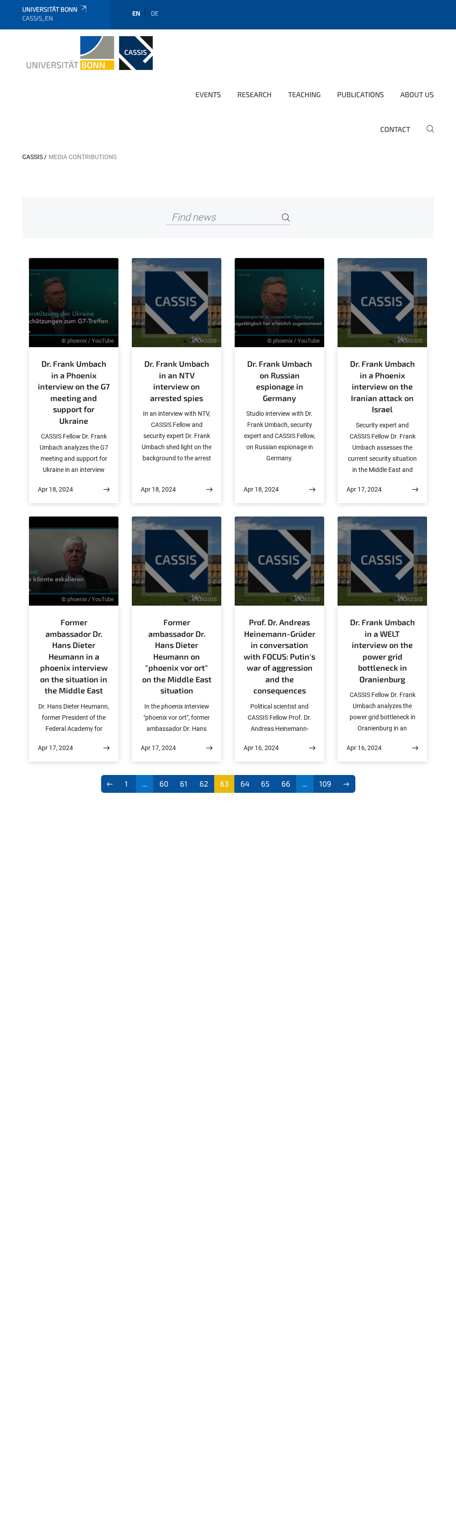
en (136, 13)
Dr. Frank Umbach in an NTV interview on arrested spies (176, 381)
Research (254, 94)
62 (204, 783)
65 (265, 783)
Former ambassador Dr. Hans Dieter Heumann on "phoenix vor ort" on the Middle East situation (177, 656)
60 (163, 783)
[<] (110, 784)
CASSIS (32, 156)
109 (325, 783)
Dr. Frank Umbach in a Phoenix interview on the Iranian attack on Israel (382, 386)
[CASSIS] (87, 53)
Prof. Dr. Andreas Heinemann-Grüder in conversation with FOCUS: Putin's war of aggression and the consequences (279, 656)
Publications (360, 94)
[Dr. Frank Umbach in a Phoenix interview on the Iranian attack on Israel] (415, 489)
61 (183, 783)
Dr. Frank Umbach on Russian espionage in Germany (279, 381)
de (155, 13)
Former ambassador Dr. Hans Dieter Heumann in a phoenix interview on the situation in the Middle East (74, 656)
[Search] (286, 218)
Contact (395, 129)
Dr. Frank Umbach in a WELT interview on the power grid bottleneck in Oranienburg (382, 650)
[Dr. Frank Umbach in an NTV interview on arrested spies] (209, 489)
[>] (346, 784)
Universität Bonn (49, 9)
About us (417, 94)
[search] (426, 135)
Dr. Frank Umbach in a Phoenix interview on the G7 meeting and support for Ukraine (74, 392)
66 (285, 783)
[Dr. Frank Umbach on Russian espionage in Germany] (312, 489)
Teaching (304, 94)
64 (244, 783)
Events (208, 94)
